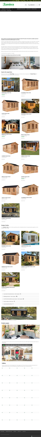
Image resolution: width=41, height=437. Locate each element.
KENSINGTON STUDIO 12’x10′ (7, 266)
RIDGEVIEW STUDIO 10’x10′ (26, 114)
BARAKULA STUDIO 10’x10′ (7, 134)
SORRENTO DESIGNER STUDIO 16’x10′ (28, 266)
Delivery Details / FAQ (9, 431)
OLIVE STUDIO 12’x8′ (5, 113)
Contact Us (19, 431)
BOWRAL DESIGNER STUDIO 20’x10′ (8, 287)
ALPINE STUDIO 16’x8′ (25, 176)
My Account (2, 431)
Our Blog (14, 431)
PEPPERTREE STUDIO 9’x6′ (6, 92)
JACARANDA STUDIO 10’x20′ (26, 197)
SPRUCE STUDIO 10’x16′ (6, 176)
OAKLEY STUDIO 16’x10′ (6, 197)
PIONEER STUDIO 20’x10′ (6, 218)
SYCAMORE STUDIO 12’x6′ (26, 92)
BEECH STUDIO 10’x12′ (25, 134)
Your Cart (24, 431)
